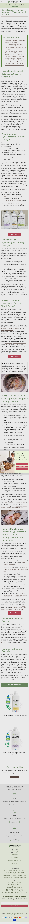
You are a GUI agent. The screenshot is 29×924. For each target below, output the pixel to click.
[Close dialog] (27, 451)
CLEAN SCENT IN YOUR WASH (22, 464)
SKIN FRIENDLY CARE (22, 466)
